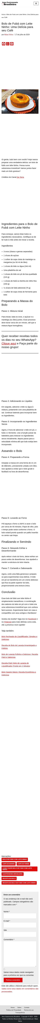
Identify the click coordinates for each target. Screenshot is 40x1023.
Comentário (9, 940)
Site (5, 930)
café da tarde (23, 864)
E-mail (7, 921)
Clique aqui (9, 343)
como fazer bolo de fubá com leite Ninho (17, 868)
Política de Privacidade (13, 1010)
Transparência (20, 1012)
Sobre (19, 1007)
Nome (7, 912)
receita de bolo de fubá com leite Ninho (19, 883)
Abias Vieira (8, 34)
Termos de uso (29, 1010)
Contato (26, 1007)
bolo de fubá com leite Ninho (15, 859)
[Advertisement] (20, 69)
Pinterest (7, 622)
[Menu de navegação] (36, 3)
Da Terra (20, 177)
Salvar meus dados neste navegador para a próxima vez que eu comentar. (19, 973)
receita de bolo (9, 878)
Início (3, 14)
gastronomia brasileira (13, 874)
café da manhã (9, 864)
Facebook (32, 619)
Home (13, 1007)
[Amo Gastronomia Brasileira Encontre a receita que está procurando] (10, 3)
